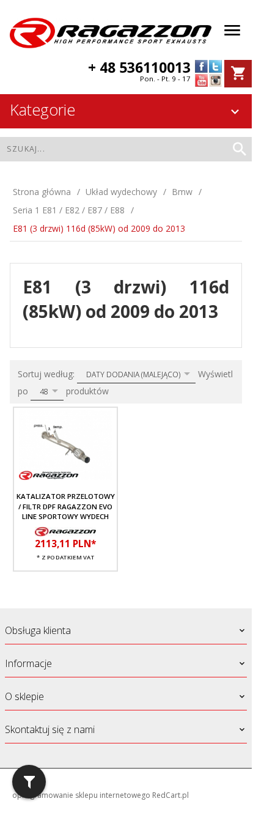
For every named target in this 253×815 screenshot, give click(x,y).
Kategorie (42, 109)
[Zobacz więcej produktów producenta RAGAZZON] (65, 531)
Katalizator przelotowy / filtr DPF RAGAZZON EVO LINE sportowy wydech (65, 506)
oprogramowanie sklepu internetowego (81, 795)
